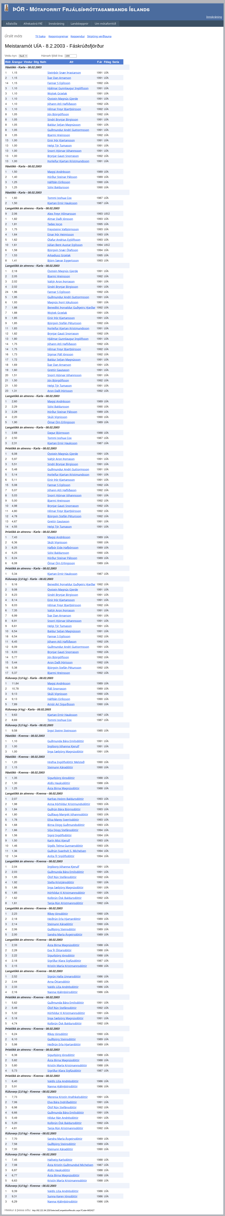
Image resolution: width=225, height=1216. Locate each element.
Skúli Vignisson (57, 417)
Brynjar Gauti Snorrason (63, 156)
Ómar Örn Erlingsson (61, 422)
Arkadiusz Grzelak (59, 255)
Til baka (40, 36)
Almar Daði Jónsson (60, 219)
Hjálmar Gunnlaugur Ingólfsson (67, 88)
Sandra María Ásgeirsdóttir (64, 934)
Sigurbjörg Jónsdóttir (61, 778)
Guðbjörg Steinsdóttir (61, 929)
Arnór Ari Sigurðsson (61, 704)
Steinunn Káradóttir (60, 767)
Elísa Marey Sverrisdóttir (63, 819)
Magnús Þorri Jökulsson (62, 302)
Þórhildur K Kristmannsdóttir (66, 892)
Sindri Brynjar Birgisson (62, 119)
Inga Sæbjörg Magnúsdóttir (65, 751)
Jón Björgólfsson (58, 114)
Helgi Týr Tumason (59, 145)
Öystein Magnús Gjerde (62, 98)
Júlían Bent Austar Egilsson (64, 245)
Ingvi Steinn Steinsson (61, 730)
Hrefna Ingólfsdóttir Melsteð (65, 762)
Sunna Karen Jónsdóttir (62, 1196)
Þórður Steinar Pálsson (62, 177)
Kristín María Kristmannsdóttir (67, 966)
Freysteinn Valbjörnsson (63, 229)
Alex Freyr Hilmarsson (61, 213)
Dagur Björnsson (58, 433)
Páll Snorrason (56, 688)
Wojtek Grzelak (57, 93)
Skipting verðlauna (99, 36)
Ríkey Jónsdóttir (57, 913)
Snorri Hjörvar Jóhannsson (64, 150)
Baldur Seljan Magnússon (64, 124)
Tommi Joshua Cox (59, 198)
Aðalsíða (11, 23)
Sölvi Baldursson (58, 187)
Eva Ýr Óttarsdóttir (59, 950)
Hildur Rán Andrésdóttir (62, 1118)
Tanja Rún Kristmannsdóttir (65, 903)
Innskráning (214, 17)
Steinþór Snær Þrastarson (64, 72)
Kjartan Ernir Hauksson (62, 203)
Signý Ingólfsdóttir (59, 835)
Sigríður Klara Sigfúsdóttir (64, 960)
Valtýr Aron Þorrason (61, 281)
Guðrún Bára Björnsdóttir (64, 809)
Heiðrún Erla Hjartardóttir (64, 919)
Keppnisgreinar (58, 36)
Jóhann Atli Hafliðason (61, 104)
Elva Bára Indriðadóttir (62, 1102)
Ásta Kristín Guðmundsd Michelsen (70, 1165)
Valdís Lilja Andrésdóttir (63, 987)
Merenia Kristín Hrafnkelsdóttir (67, 1097)
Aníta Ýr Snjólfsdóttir (60, 856)
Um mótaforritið (105, 23)
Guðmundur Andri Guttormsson (68, 130)
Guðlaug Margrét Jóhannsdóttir (67, 814)
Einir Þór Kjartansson (61, 140)
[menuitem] (11, 23)
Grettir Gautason (58, 370)
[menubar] (61, 23)
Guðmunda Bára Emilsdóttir (65, 741)
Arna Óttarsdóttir (58, 981)
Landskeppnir (79, 23)
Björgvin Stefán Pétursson (64, 323)
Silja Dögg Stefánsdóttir (62, 830)
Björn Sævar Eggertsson (63, 260)
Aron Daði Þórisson (60, 391)
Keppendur (78, 36)
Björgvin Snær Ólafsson (62, 250)
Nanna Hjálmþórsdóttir (62, 992)
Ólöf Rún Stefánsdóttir (62, 877)
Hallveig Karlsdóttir (59, 1159)
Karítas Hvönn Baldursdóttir (65, 799)
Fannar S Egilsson (58, 83)
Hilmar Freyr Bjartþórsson (64, 109)
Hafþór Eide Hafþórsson (62, 547)
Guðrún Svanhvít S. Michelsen (66, 851)
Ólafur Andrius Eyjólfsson (63, 239)
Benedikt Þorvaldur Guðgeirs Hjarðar (71, 307)
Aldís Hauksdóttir (58, 783)
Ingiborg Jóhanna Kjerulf (63, 746)
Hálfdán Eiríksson (58, 182)
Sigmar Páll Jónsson (60, 354)
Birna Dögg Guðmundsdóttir (66, 825)
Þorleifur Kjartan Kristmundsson (68, 161)
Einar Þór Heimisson (60, 234)
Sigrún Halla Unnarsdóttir (64, 976)
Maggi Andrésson (58, 171)
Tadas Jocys (54, 224)
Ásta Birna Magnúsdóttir (63, 788)
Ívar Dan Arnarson (59, 78)
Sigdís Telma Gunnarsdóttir (65, 845)
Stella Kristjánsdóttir (60, 882)
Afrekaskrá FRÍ (33, 23)
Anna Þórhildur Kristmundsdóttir (68, 804)
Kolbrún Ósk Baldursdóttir (64, 898)
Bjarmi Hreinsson (58, 135)
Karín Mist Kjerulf (58, 840)
